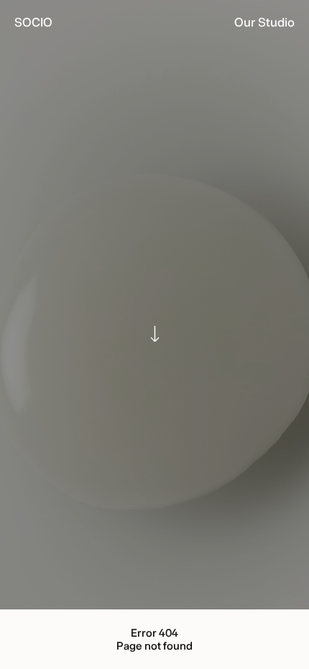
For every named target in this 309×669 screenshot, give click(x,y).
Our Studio (264, 22)
